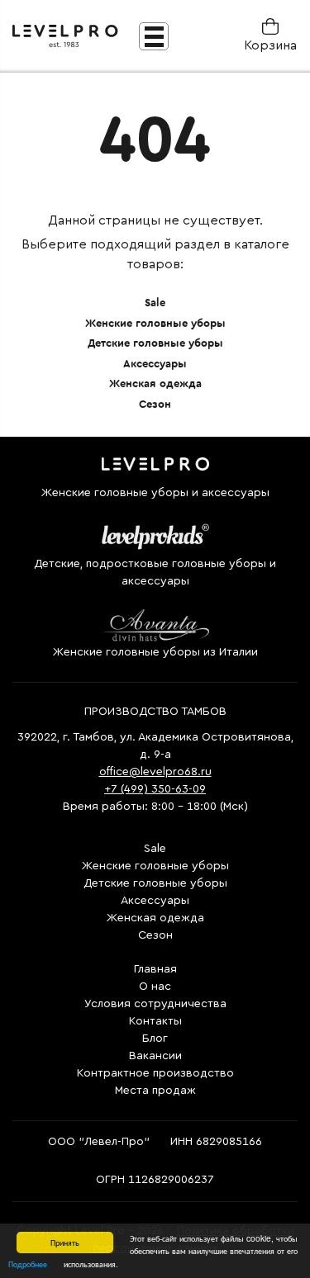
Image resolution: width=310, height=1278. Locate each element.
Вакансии (155, 1056)
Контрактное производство (155, 1073)
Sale (155, 302)
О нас (155, 986)
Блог (155, 1038)
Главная (155, 969)
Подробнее (27, 1263)
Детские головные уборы (155, 343)
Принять (64, 1242)
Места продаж (155, 1090)
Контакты (155, 1021)
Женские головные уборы (155, 323)
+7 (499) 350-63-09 (155, 789)
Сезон (155, 404)
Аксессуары (155, 363)
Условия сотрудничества (155, 1004)
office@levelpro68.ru (155, 772)
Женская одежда (155, 383)
